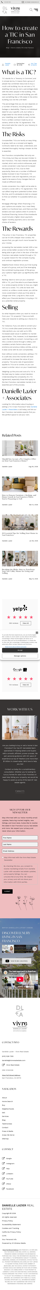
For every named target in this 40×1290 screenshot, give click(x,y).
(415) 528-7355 (7, 1056)
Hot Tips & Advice (34, 64)
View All (26, 623)
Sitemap (5, 1139)
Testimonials (7, 1124)
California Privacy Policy (11, 1232)
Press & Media (7, 1131)
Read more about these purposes (15, 646)
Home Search (7, 1101)
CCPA (4, 1236)
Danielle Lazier (7, 64)
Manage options (20, 656)
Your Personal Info (9, 1239)
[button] (37, 633)
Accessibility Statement (11, 1224)
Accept (20, 650)
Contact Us (20, 791)
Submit (7, 891)
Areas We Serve (8, 1135)
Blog (7, 47)
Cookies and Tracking (10, 1228)
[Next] (34, 949)
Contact (5, 1127)
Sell (3, 1112)
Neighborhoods (8, 1109)
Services (5, 1116)
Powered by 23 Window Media (14, 1243)
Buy (3, 1105)
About (4, 1098)
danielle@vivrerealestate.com (13, 1060)
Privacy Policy (7, 1221)
